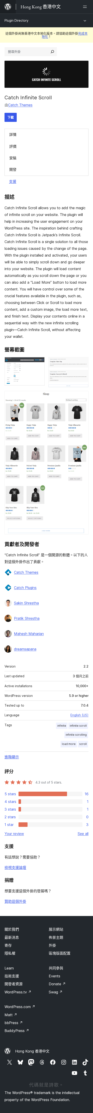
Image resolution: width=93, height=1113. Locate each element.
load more (69, 744)
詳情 (12, 134)
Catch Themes (20, 105)
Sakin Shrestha (26, 603)
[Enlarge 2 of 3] (82, 363)
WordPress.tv (18, 992)
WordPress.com (20, 1006)
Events (54, 976)
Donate (57, 984)
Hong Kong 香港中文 (32, 1051)
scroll (83, 744)
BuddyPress (17, 1030)
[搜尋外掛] (52, 51)
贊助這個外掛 (15, 901)
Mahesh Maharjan (29, 633)
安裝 (12, 158)
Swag (56, 992)
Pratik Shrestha (27, 618)
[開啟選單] (86, 7)
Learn (9, 968)
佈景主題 (56, 937)
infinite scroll (78, 725)
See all (83, 833)
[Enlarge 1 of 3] (38, 363)
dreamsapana (25, 649)
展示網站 (56, 929)
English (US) (79, 715)
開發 (12, 169)
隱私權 (10, 953)
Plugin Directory (16, 20)
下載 (10, 117)
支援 (12, 181)
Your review (14, 833)
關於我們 (12, 929)
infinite (61, 725)
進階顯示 (12, 757)
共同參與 (56, 968)
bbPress (14, 1022)
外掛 (52, 945)
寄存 (8, 945)
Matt (11, 1015)
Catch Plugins (25, 587)
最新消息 (12, 937)
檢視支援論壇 (15, 867)
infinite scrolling (76, 734)
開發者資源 (14, 984)
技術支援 (12, 976)
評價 (12, 146)
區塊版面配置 (59, 953)
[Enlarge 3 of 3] (82, 397)
